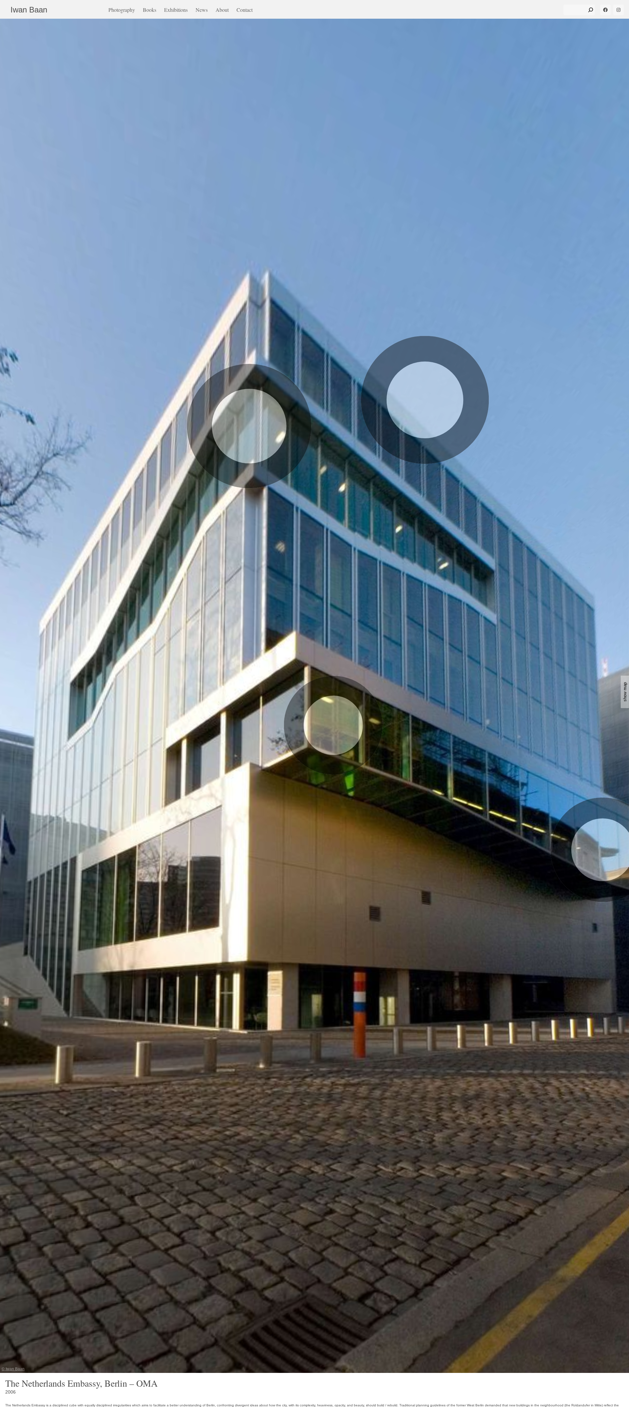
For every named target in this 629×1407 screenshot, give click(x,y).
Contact (245, 9)
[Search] (590, 10)
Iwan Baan (28, 9)
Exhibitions (176, 9)
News (202, 9)
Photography (121, 9)
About (222, 9)
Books (149, 9)
